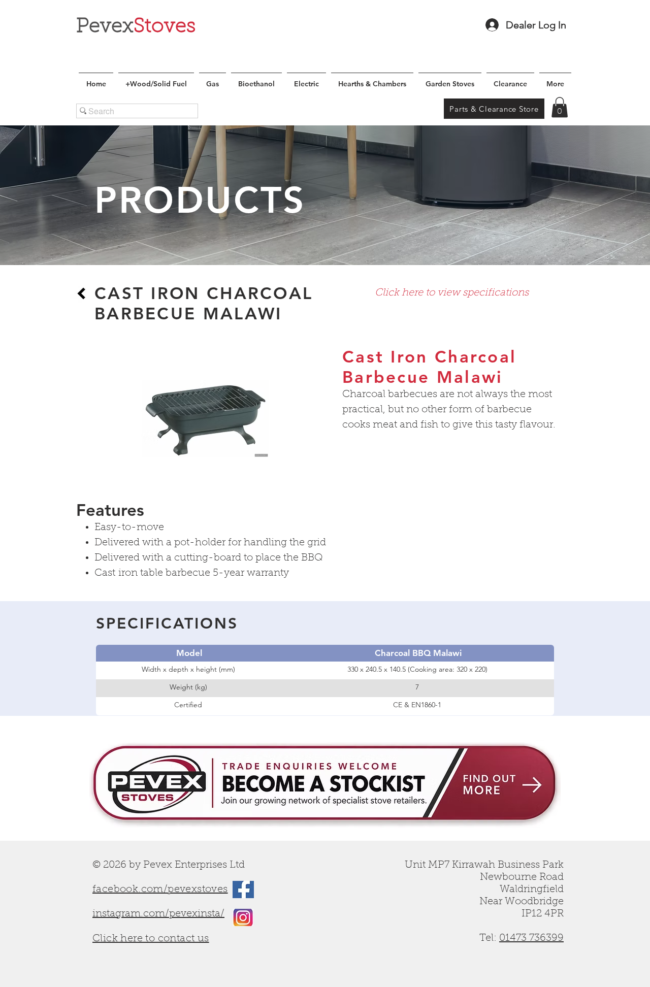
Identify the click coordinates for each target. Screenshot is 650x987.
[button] (559, 107)
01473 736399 (531, 938)
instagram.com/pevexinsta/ (158, 914)
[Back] (81, 293)
